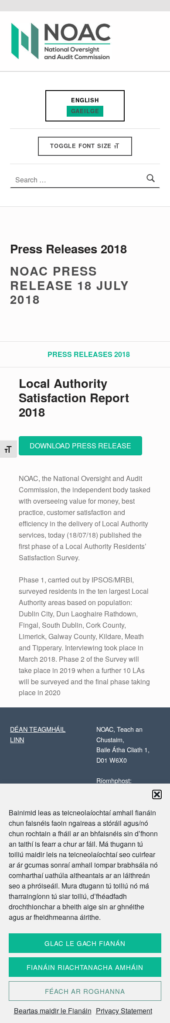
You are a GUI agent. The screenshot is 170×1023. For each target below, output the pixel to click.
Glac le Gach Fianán (85, 943)
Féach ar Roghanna (85, 991)
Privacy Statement (124, 1011)
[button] (157, 794)
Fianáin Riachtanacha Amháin (85, 967)
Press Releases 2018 (89, 354)
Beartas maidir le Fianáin (53, 1011)
